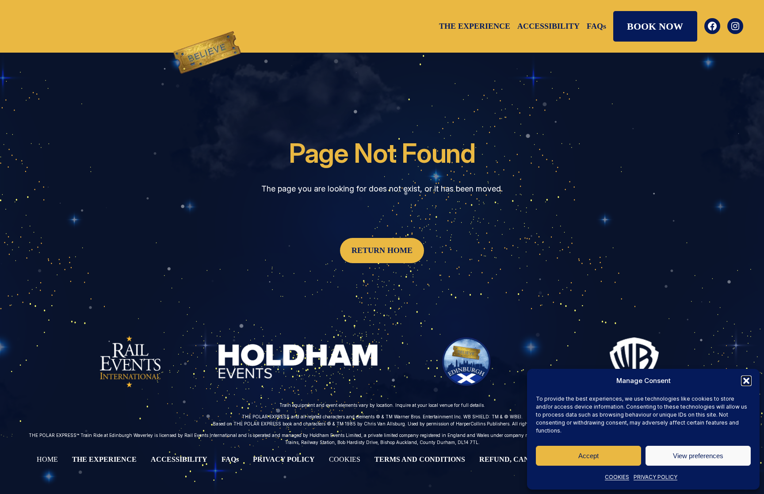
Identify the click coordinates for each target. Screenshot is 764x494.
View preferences (698, 456)
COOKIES (617, 477)
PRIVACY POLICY (655, 477)
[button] (746, 380)
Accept (588, 456)
